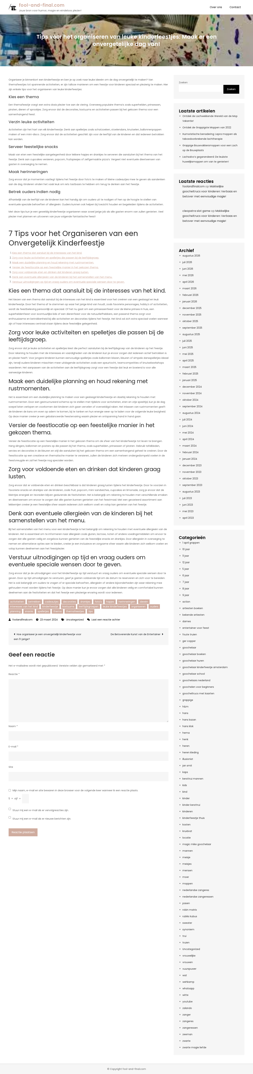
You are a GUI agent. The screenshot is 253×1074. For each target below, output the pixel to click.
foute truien (189, 634)
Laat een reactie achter (106, 619)
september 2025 (192, 327)
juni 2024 (187, 426)
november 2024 (192, 393)
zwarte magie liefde (194, 1047)
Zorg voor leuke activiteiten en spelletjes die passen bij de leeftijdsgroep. (55, 257)
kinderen (187, 811)
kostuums (68, 606)
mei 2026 (188, 275)
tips (90, 611)
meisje (186, 857)
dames (186, 621)
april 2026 (188, 282)
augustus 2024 (191, 413)
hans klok (187, 726)
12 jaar (186, 562)
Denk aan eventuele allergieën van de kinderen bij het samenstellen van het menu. (62, 277)
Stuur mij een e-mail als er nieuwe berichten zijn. (42, 818)
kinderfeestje (50, 606)
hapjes (110, 601)
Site (11, 767)
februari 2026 (190, 295)
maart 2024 (189, 445)
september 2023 (192, 485)
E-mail (13, 746)
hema (186, 733)
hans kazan (189, 719)
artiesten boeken (192, 608)
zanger (186, 1014)
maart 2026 (189, 288)
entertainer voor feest (195, 628)
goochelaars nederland (196, 680)
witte (185, 995)
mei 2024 (188, 432)
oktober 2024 (190, 400)
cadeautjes (52, 601)
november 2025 (191, 314)
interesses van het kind (24, 606)
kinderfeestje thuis (193, 818)
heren (185, 746)
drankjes (85, 601)
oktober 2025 (190, 321)
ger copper (189, 641)
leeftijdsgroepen (88, 606)
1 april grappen (191, 542)
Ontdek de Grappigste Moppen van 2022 (206, 127)
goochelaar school (193, 674)
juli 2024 (187, 419)
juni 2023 (187, 504)
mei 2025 (187, 354)
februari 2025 (190, 373)
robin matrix (189, 910)
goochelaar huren (193, 660)
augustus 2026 (191, 255)
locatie (186, 837)
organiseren (138, 606)
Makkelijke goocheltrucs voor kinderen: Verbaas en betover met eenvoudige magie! (209, 191)
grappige (187, 700)
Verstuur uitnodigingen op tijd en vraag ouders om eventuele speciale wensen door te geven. (68, 282)
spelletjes (43, 611)
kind (184, 792)
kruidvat (187, 831)
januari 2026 (189, 301)
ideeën (144, 601)
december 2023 (192, 465)
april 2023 (188, 518)
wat (184, 975)
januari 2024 (189, 459)
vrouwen (187, 962)
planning (15, 611)
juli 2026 (187, 262)
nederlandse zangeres (195, 890)
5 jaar (185, 569)
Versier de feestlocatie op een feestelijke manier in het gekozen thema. (55, 267)
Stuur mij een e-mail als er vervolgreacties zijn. (41, 810)
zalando (187, 1008)
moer (185, 877)
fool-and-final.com (42, 5)
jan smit (187, 765)
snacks (29, 611)
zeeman (187, 1034)
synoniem (188, 929)
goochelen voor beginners (198, 687)
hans (185, 713)
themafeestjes (75, 611)
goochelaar (189, 647)
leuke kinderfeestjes (115, 606)
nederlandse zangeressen (197, 896)
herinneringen (127, 601)
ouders (154, 606)
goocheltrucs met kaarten (198, 693)
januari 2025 (189, 380)
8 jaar (185, 588)
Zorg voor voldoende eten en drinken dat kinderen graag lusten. (50, 272)
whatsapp (188, 988)
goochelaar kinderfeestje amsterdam (205, 667)
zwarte (186, 1041)
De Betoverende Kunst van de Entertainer (135, 634)
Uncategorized (75, 619)
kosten (186, 824)
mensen (187, 870)
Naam (13, 726)
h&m (185, 706)
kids (184, 785)
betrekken (34, 601)
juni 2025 (187, 347)
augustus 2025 (191, 334)
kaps (185, 772)
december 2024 (192, 386)
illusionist (187, 759)
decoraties (69, 601)
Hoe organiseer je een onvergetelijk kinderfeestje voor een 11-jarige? (47, 637)
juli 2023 (187, 498)
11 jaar (185, 556)
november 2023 (191, 472)
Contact (235, 7)
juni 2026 (187, 268)
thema (57, 611)
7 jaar (185, 582)
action (186, 601)
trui (184, 936)
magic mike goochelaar (196, 844)
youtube (187, 1001)
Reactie (14, 674)
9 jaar (185, 595)
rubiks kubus (189, 916)
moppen (187, 883)
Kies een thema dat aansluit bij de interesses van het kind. (47, 253)
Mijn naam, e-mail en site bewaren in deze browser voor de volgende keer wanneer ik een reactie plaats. (75, 790)
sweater (187, 923)
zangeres (187, 1021)
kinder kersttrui (191, 805)
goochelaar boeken (194, 654)
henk (185, 739)
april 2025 (188, 360)
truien (185, 942)
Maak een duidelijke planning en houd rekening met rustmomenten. (53, 262)
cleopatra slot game (196, 211)
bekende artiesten (193, 615)
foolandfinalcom (22, 619)
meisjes (187, 864)
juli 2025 (187, 341)
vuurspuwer (189, 968)
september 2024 (192, 406)
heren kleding (190, 752)
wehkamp (188, 982)
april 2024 (188, 439)
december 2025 (192, 308)
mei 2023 (187, 511)
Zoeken (183, 82)
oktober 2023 (190, 478)
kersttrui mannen (192, 778)
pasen (186, 903)
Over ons (216, 7)
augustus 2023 (191, 491)
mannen (187, 851)
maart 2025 (189, 367)
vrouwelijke (189, 955)
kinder (186, 798)
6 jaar (185, 575)
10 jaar (186, 549)
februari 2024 (190, 452)
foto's (98, 601)
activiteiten (17, 601)
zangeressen (190, 1027)
